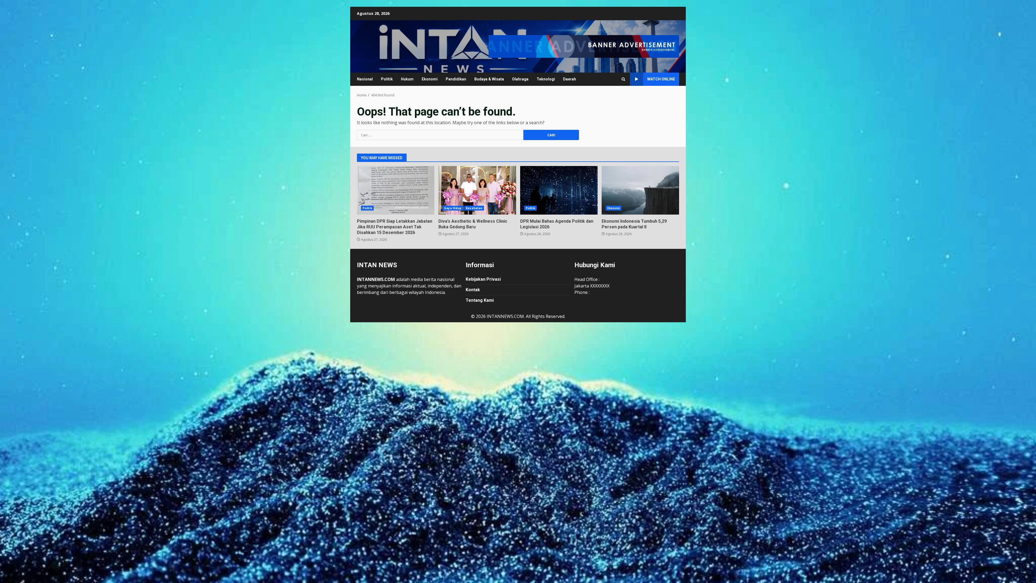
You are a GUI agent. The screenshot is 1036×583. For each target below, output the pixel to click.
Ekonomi (430, 79)
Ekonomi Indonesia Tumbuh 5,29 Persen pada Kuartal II (640, 190)
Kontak (473, 289)
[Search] (623, 79)
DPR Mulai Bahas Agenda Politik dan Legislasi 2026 (559, 190)
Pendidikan (456, 79)
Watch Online (661, 79)
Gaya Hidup (452, 208)
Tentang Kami (480, 300)
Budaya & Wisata (489, 79)
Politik (387, 79)
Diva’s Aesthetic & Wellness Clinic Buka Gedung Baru (477, 190)
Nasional (365, 79)
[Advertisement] (584, 46)
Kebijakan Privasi (483, 279)
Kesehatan (474, 208)
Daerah (569, 79)
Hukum (407, 79)
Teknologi (546, 79)
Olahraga (520, 79)
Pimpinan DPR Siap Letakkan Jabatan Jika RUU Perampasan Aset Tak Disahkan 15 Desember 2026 (395, 190)
